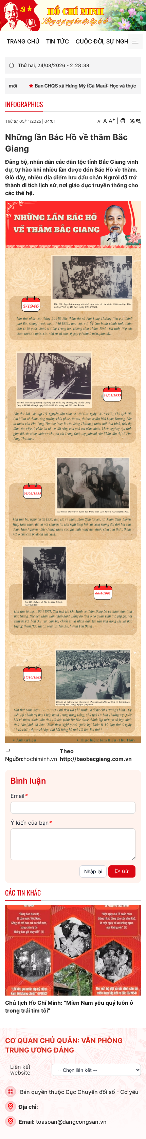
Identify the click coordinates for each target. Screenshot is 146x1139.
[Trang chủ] (73, 15)
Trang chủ (23, 41)
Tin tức (57, 41)
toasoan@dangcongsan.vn (71, 1121)
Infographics (24, 104)
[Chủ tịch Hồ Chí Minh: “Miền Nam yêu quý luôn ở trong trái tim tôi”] (73, 950)
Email (19, 795)
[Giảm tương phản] (138, 120)
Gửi (125, 871)
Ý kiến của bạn (31, 822)
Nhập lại (93, 871)
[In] (123, 120)
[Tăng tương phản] (131, 120)
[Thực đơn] (135, 41)
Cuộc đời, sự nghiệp (106, 41)
